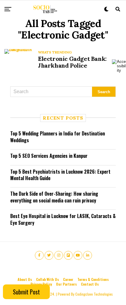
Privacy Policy (41, 283)
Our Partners (66, 283)
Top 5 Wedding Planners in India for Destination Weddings (57, 136)
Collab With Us (47, 279)
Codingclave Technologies (94, 293)
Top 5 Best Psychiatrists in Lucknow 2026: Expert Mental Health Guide (60, 175)
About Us (25, 279)
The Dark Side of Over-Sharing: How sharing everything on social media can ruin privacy (54, 197)
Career (68, 279)
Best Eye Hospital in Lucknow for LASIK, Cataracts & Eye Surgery (63, 219)
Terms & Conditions (93, 279)
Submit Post (26, 291)
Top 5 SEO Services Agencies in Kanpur (49, 155)
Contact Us (90, 283)
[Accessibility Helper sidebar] (119, 66)
